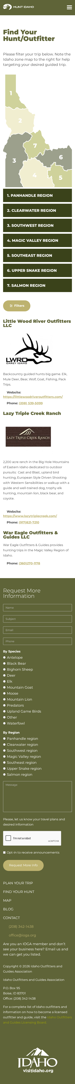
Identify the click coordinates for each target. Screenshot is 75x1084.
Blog (8, 909)
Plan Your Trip (18, 883)
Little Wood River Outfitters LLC (37, 323)
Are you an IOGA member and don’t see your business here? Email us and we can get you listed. (35, 949)
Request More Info (23, 865)
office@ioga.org (22, 935)
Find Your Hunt (18, 892)
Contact (11, 918)
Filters (18, 306)
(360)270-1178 (29, 563)
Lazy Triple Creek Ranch (32, 413)
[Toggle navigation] (68, 8)
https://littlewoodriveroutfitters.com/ (33, 397)
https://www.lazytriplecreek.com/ (30, 516)
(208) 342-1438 (21, 926)
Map (7, 900)
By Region (11, 732)
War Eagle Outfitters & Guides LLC (30, 535)
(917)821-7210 (29, 522)
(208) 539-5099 (31, 403)
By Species (12, 651)
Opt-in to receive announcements (32, 852)
